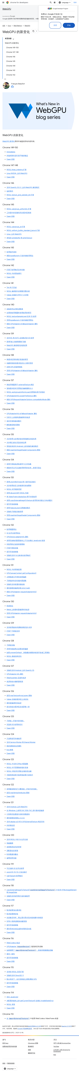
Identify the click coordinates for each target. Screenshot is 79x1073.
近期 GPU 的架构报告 (14, 367)
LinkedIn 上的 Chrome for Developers (61, 1050)
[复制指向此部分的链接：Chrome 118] (16, 885)
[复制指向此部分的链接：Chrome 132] (16, 525)
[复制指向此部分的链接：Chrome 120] (16, 835)
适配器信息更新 (12, 851)
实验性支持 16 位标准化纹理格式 (18, 555)
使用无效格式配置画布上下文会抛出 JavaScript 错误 (26, 541)
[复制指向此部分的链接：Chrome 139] (16, 334)
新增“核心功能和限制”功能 (16, 342)
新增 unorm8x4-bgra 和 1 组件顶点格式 (21, 482)
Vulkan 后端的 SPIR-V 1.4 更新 (17, 295)
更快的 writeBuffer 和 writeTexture (19, 238)
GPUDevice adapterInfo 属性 (17, 537)
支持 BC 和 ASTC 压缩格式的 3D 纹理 (20, 338)
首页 (3, 26)
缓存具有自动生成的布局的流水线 (19, 929)
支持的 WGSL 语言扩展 (15, 972)
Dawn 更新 (11, 159)
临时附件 (10, 191)
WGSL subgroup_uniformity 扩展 (19, 209)
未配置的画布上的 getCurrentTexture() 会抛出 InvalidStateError (30, 1001)
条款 (3, 1063)
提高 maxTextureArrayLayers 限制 (19, 696)
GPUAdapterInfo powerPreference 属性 (22, 396)
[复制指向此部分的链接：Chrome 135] (16, 434)
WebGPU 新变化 (8, 141)
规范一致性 (11, 954)
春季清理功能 (11, 858)
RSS (54, 1055)
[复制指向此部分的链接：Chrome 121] (16, 802)
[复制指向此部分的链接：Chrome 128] (16, 641)
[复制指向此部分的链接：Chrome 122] (16, 785)
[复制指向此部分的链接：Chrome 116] (16, 938)
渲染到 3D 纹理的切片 (15, 725)
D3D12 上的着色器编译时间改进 (18, 417)
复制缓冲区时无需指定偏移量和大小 (20, 388)
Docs (9, 26)
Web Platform (18, 26)
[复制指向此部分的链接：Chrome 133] (16, 477)
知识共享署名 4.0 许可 (34, 1026)
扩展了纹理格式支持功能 (16, 270)
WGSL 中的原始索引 (14, 273)
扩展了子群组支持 (13, 631)
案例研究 (31, 1046)
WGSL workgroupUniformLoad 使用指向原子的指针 (26, 392)
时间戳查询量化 (12, 854)
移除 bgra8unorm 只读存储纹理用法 (20, 256)
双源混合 (10, 606)
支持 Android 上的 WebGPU (17, 807)
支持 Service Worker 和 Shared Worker (21, 742)
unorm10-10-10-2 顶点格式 (17, 872)
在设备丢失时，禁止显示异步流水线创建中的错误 (25, 918)
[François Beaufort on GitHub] (12, 87)
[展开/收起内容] (13, 39)
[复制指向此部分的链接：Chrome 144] (16, 222)
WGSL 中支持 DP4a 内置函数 (17, 764)
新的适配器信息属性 (14, 746)
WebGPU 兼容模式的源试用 (17, 345)
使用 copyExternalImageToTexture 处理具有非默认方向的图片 (29, 500)
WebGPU (6, 9)
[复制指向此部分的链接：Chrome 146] (16, 183)
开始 (69, 25)
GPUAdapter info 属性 (15, 674)
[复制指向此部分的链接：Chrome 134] (16, 460)
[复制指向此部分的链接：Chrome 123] (16, 759)
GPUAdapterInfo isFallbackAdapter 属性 (22, 414)
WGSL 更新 (11, 1004)
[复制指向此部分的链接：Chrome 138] (16, 355)
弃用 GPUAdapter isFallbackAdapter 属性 (22, 371)
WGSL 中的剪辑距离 (14, 569)
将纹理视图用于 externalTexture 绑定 (20, 385)
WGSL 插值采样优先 (14, 656)
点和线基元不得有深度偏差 (16, 577)
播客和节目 (31, 1053)
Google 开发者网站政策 (24, 1028)
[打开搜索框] (50, 2)
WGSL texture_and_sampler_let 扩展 (20, 195)
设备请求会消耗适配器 (15, 309)
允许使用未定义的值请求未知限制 (19, 486)
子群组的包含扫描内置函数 (16, 581)
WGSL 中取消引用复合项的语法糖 (19, 771)
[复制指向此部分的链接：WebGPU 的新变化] (25, 135)
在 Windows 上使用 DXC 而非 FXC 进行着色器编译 (25, 811)
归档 (29, 1050)
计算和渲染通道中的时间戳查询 (18, 814)
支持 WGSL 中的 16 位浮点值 (17, 839)
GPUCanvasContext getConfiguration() (21, 573)
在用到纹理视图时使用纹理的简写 (19, 313)
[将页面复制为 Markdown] (33, 31)
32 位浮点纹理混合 (13, 533)
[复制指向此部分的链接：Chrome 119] (16, 864)
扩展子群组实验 (12, 548)
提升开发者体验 (12, 504)
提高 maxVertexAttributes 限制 (18, 793)
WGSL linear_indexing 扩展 (16, 170)
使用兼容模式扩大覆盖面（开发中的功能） (22, 789)
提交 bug (5, 1043)
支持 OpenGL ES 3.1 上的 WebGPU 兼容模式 (23, 187)
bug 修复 (10, 750)
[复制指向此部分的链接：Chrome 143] (16, 248)
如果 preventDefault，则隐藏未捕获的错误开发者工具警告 (28, 653)
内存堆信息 (11, 825)
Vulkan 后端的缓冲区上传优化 (17, 699)
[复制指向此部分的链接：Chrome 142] (16, 265)
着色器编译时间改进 (14, 703)
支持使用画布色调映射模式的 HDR (19, 627)
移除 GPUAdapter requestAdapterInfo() (22, 592)
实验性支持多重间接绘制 (16, 584)
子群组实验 (11, 645)
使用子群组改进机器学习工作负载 (19, 464)
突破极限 (10, 843)
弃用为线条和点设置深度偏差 (17, 649)
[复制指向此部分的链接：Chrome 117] (16, 906)
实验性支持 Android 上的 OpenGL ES (20, 670)
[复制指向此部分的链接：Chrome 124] (16, 734)
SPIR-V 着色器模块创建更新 (17, 921)
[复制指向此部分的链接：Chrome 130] (16, 601)
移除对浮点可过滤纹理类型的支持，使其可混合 (24, 468)
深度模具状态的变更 (14, 847)
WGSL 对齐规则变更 (14, 489)
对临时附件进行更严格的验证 (17, 156)
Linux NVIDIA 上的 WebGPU (17, 173)
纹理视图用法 (11, 529)
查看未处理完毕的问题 (9, 1046)
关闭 (55, 25)
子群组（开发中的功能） (16, 721)
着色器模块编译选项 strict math (18, 588)
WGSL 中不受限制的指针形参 (17, 768)
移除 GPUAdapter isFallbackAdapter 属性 (22, 324)
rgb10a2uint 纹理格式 (15, 876)
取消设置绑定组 (12, 914)
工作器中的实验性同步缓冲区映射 (19, 213)
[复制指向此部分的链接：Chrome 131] (15, 565)
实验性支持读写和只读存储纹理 (18, 896)
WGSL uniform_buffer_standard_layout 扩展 (23, 230)
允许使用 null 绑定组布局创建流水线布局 (21, 439)
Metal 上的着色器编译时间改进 (18, 610)
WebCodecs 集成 (13, 943)
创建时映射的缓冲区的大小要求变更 (20, 363)
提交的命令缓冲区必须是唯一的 (18, 707)
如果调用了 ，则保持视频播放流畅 (30, 950)
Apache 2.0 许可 (67, 1026)
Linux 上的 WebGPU (14, 234)
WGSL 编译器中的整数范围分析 (18, 291)
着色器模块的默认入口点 (16, 818)
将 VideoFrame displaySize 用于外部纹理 (22, 497)
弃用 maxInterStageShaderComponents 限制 (23, 515)
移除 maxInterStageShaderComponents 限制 (23, 450)
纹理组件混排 (11, 252)
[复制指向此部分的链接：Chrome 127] (16, 666)
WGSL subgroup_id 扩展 (16, 227)
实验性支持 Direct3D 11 (15, 975)
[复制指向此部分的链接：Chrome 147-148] (20, 165)
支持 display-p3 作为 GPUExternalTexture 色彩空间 (25, 822)
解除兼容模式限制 (13, 425)
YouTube (56, 1046)
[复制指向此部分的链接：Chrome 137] (16, 380)
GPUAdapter (18, 947)
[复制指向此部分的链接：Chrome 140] (16, 305)
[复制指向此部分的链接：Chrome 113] (15, 1014)
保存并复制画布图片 (14, 421)
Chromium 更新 (33, 1043)
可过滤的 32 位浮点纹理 (15, 868)
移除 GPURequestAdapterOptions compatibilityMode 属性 (28, 400)
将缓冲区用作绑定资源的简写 (17, 359)
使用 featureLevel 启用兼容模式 (18, 508)
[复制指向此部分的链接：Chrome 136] (16, 409)
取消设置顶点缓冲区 (14, 910)
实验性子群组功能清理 (15, 512)
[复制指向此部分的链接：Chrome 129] (16, 623)
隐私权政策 (11, 1063)
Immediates (11, 152)
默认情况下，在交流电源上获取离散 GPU (22, 979)
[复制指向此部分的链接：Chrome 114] (16, 993)
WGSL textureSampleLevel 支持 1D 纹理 (21, 316)
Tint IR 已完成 (12, 288)
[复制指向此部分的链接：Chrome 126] (16, 691)
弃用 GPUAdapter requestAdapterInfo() (22, 613)
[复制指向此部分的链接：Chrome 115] (16, 967)
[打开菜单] (3, 2)
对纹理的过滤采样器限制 (16, 544)
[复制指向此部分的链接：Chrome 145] (16, 205)
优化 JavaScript (12, 997)
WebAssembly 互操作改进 (16, 678)
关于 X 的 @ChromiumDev (62, 1043)
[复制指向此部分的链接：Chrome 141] (16, 283)
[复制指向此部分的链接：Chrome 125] (16, 716)
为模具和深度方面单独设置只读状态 (20, 775)
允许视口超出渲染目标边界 (16, 443)
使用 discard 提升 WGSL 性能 (17, 493)
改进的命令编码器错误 (15, 682)
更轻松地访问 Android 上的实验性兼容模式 (22, 446)
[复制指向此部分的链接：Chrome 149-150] (20, 147)
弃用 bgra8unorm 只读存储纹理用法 (20, 320)
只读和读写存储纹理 (14, 739)
